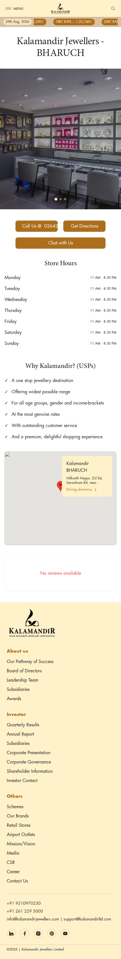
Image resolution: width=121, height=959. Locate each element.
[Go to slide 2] (60, 199)
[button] (60, 486)
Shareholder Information (30, 771)
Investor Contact (22, 780)
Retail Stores (18, 825)
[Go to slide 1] (56, 199)
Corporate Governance (29, 762)
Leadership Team (22, 680)
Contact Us (17, 881)
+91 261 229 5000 (25, 911)
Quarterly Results (23, 725)
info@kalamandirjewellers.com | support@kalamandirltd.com (59, 919)
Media (13, 853)
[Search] (113, 8)
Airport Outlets (21, 834)
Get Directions (84, 226)
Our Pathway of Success (30, 661)
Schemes (15, 807)
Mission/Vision (21, 844)
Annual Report (20, 734)
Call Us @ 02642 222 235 (40, 226)
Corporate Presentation (28, 753)
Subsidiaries (18, 689)
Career (13, 872)
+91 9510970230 (24, 903)
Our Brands (18, 816)
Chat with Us (60, 243)
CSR (11, 862)
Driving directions (79, 489)
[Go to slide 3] (65, 199)
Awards (14, 699)
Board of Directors (24, 671)
